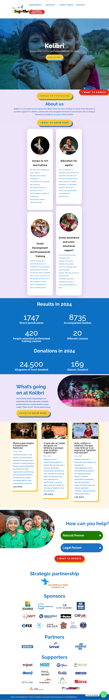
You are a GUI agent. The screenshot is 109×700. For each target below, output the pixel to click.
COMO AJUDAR (66, 5)
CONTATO (80, 5)
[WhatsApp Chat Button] (103, 695)
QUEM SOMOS (35, 5)
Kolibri (54, 45)
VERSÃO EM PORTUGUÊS (54, 96)
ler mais (17, 487)
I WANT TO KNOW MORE (54, 123)
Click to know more (33, 413)
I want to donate (94, 92)
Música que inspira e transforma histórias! (23, 445)
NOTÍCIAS (50, 5)
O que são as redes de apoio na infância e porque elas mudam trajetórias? (54, 448)
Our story (54, 57)
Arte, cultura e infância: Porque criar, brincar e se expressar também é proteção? (85, 448)
